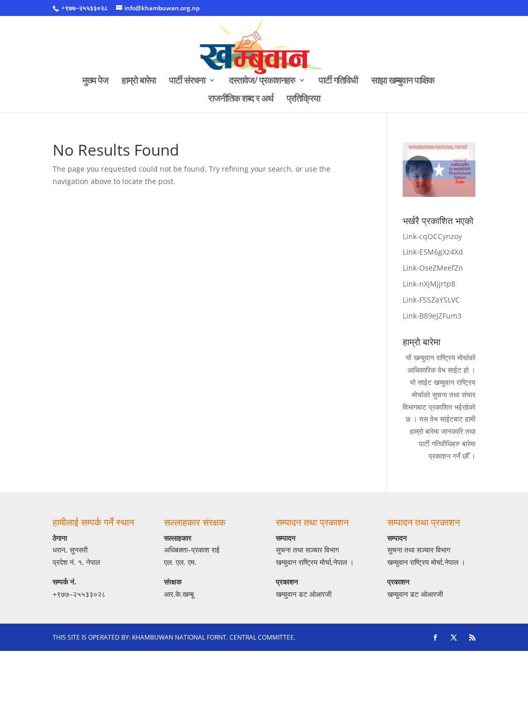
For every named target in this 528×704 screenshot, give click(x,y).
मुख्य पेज (95, 81)
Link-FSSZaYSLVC (431, 300)
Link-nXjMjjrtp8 (429, 284)
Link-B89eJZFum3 (432, 316)
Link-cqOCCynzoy (432, 236)
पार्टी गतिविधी (338, 81)
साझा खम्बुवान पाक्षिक (402, 81)
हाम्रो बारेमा (139, 81)
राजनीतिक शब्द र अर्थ (240, 99)
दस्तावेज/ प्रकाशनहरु (262, 81)
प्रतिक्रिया (303, 99)
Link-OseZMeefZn (433, 268)
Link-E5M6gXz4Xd (433, 252)
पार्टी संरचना (187, 81)
